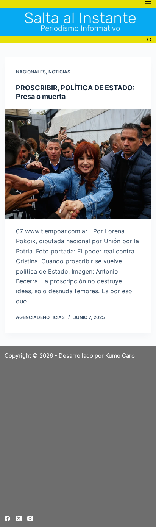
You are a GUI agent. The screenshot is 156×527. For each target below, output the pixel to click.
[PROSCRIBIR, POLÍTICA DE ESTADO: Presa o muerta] (78, 164)
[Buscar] (149, 40)
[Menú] (148, 3)
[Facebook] (7, 518)
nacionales (31, 72)
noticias (59, 72)
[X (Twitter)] (19, 518)
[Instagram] (30, 518)
